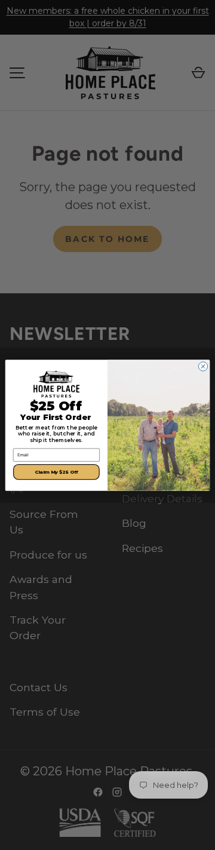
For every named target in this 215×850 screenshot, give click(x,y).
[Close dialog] (202, 365)
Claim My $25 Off (56, 472)
